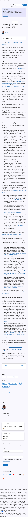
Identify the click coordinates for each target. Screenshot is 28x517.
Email (4, 448)
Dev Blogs (4, 6)
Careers (21, 507)
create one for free (21, 68)
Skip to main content (4, 0)
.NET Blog (10, 6)
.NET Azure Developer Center (15, 347)
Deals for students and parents (17, 498)
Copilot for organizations (9, 489)
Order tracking (20, 492)
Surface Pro (2, 488)
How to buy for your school (16, 496)
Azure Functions (5, 386)
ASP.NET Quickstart (18, 199)
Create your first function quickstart (12, 212)
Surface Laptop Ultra (15, 488)
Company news (7, 508)
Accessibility (8, 510)
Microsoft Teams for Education (20, 495)
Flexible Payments (19, 493)
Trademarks (14, 514)
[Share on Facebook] (3, 393)
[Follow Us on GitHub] (20, 475)
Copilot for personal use (19, 489)
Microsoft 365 (22, 501)
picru (6, 32)
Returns (14, 492)
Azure (16, 377)
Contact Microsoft (18, 513)
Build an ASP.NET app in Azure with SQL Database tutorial (15, 253)
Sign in (24, 4)
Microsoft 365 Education (5, 496)
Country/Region (6, 454)
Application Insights (13, 383)
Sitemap (12, 513)
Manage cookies (3, 514)
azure (20, 383)
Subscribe (6, 465)
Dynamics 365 (16, 501)
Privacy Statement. (6, 461)
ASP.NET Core (10, 377)
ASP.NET (4, 377)
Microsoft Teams (14, 502)
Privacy (23, 513)
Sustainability (13, 510)
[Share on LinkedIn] (10, 393)
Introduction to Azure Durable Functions (12, 426)
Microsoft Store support (8, 492)
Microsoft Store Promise (10, 493)
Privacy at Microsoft (15, 508)
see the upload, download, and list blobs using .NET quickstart (14, 286)
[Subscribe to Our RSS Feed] (3, 478)
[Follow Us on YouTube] (13, 475)
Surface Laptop (8, 488)
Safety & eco (20, 514)
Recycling (25, 514)
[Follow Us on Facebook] (3, 475)
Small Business (3, 504)
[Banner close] (24, 9)
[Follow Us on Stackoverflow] (23, 475)
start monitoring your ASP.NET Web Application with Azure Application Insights (14, 333)
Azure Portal (13, 67)
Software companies (9, 507)
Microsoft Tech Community (15, 505)
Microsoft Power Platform (5, 502)
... (20, 6)
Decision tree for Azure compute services (11, 234)
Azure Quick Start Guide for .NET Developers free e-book (14, 350)
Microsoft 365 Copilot (22, 502)
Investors (21, 508)
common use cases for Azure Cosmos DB (14, 271)
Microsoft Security (9, 501)
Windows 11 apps (12, 490)
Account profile (19, 490)
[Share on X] (6, 393)
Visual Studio (16, 507)
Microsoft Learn (21, 504)
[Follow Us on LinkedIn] (10, 475)
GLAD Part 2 (5, 436)
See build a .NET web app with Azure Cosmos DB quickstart (15, 273)
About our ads (3, 516)
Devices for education (8, 495)
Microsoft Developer (13, 504)
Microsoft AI (2, 501)
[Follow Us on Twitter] (7, 475)
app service (4, 383)
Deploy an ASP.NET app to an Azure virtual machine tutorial (14, 226)
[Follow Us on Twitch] (17, 475)
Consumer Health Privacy (5, 513)
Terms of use (9, 514)
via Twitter (12, 356)
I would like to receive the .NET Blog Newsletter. (12, 460)
